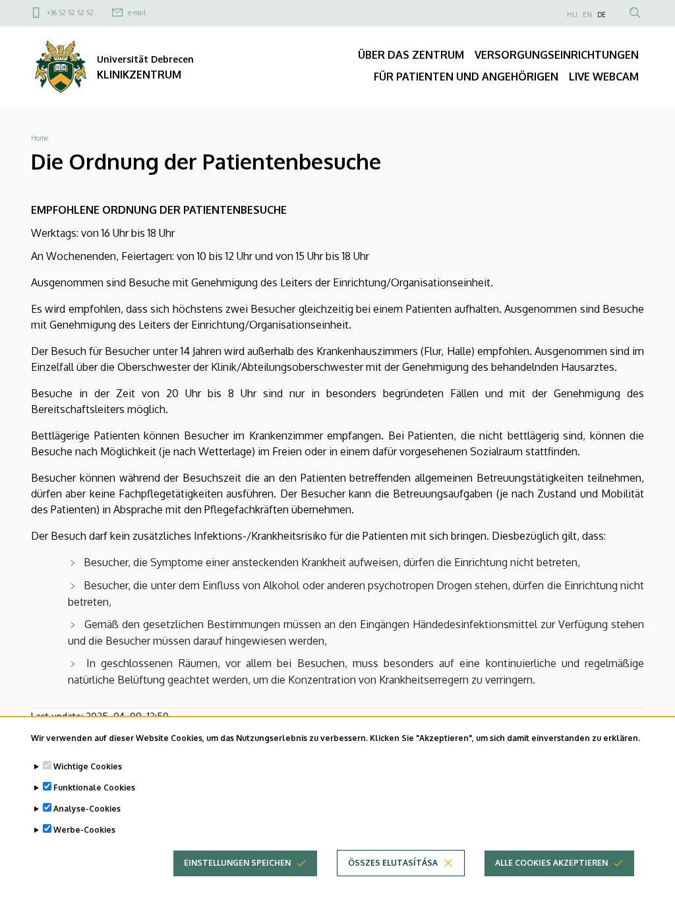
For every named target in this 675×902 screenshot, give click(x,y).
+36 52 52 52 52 (70, 12)
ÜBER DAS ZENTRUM (411, 54)
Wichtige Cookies (87, 766)
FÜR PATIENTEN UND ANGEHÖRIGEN (466, 76)
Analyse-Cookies (87, 809)
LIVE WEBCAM (604, 76)
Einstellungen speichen (237, 863)
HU (572, 14)
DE (601, 14)
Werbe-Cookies (84, 830)
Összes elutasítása (393, 863)
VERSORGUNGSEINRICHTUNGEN (557, 54)
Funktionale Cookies (94, 787)
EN (587, 14)
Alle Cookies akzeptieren (551, 863)
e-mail (137, 12)
